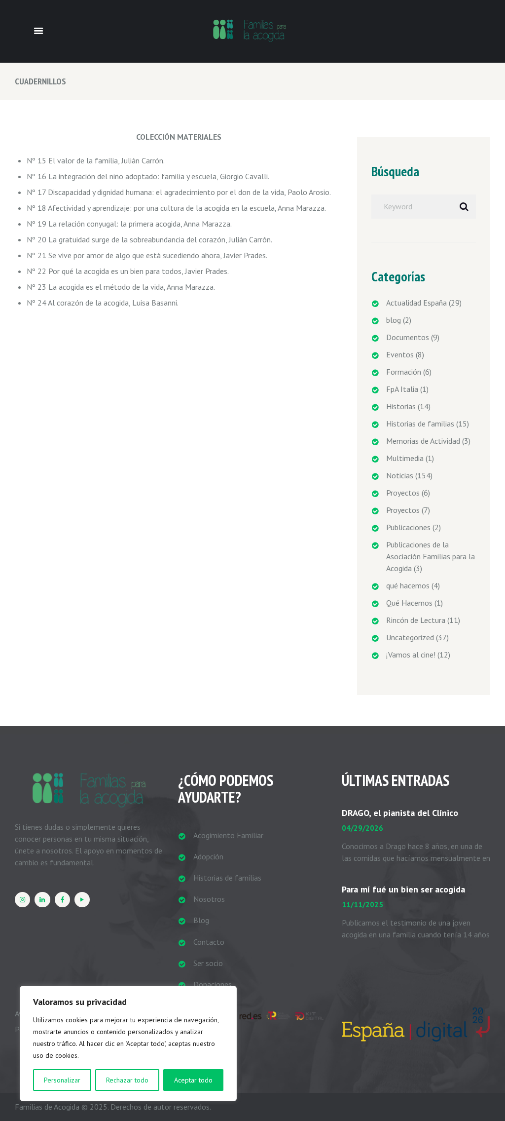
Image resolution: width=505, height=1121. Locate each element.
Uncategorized (410, 637)
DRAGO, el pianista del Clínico (400, 812)
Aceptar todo (193, 1080)
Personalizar (62, 1080)
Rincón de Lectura (415, 620)
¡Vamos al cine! (410, 654)
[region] (128, 1043)
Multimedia (405, 458)
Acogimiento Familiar (228, 835)
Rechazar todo (127, 1080)
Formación (403, 372)
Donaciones (212, 984)
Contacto (208, 942)
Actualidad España (416, 303)
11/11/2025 (362, 904)
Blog (201, 920)
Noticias (399, 475)
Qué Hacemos (409, 603)
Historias (401, 406)
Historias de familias (420, 423)
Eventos (400, 354)
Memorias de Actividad (423, 441)
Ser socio (208, 963)
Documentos (407, 337)
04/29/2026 (362, 828)
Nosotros (209, 899)
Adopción (208, 856)
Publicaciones (408, 527)
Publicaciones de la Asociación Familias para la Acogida (430, 556)
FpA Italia (402, 389)
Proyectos (403, 493)
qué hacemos (408, 585)
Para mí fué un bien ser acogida (403, 889)
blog (393, 320)
